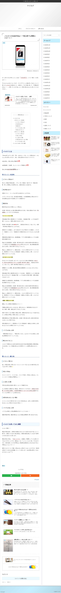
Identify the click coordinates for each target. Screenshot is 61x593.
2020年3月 (47, 73)
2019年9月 (47, 91)
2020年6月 (47, 63)
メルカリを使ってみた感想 (20, 143)
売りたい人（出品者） (20, 120)
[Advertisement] (30, 18)
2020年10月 (47, 51)
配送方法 (18, 125)
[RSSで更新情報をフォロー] (30, 475)
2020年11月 (47, 48)
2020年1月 (47, 79)
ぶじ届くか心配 (19, 137)
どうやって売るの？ (20, 122)
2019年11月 (47, 85)
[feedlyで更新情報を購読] (11, 475)
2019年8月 (47, 95)
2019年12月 (47, 82)
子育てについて (48, 116)
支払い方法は (19, 135)
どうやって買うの (20, 133)
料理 (45, 119)
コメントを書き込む (21, 578)
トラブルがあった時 (20, 127)
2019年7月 (47, 98)
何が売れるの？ (19, 124)
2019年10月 (47, 88)
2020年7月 (47, 60)
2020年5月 (47, 66)
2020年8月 (47, 57)
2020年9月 (47, 54)
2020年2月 (47, 76)
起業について (47, 125)
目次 (19, 114)
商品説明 (46, 113)
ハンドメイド (47, 109)
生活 (4, 465)
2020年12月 (47, 45)
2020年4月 (47, 70)
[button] (59, 35)
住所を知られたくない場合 (22, 139)
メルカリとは (17, 118)
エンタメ (46, 106)
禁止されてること (20, 129)
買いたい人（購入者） (20, 131)
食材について (47, 128)
